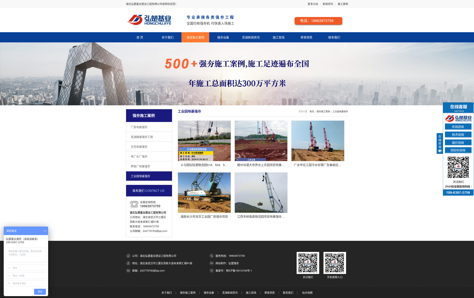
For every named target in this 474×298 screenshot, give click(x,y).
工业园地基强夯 (140, 176)
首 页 (139, 37)
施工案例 (343, 4)
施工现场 (279, 37)
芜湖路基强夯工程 (142, 137)
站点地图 (307, 292)
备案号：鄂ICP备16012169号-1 (234, 270)
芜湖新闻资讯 (251, 37)
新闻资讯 (328, 4)
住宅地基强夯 (139, 146)
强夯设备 (223, 37)
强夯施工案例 (195, 37)
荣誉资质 (306, 37)
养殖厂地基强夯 (140, 166)
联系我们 (334, 37)
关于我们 (167, 37)
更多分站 (313, 4)
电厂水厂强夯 (139, 156)
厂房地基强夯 (139, 127)
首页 (312, 111)
